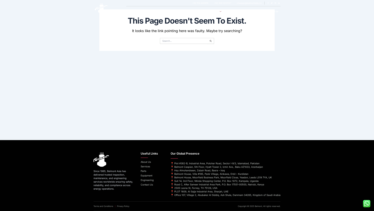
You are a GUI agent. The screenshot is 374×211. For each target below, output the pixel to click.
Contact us (272, 11)
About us (201, 11)
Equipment (248, 11)
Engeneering (233, 11)
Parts (260, 11)
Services (215, 11)
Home (190, 11)
